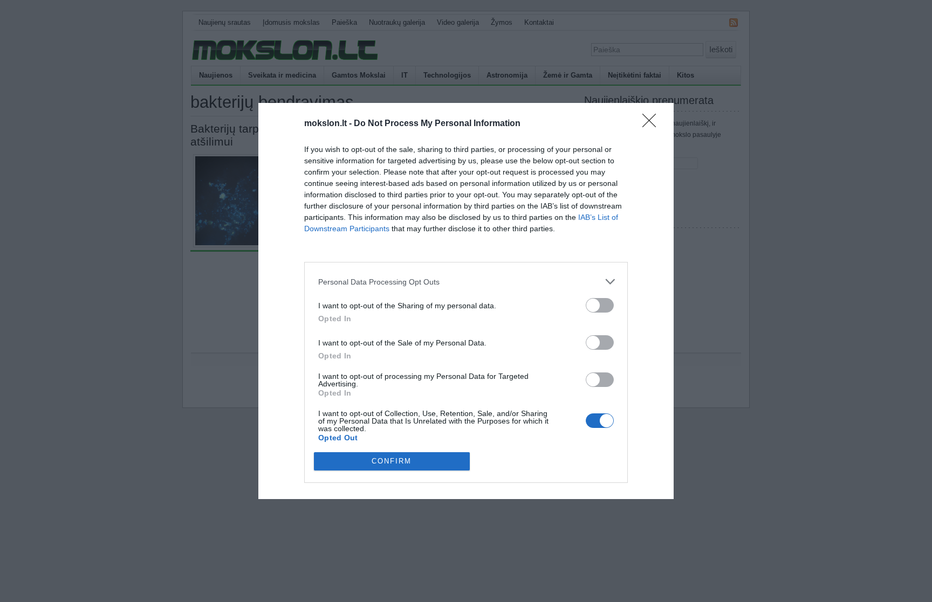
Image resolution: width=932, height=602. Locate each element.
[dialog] (466, 301)
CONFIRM (392, 461)
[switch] (600, 305)
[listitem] (466, 281)
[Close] (652, 124)
